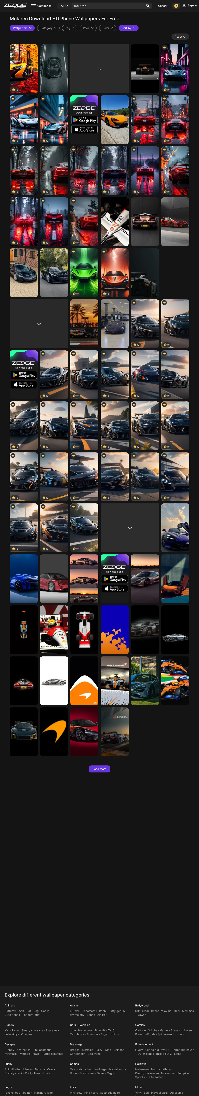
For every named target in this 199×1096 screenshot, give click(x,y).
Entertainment (144, 1044)
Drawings (76, 1044)
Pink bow (76, 1092)
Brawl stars (87, 1073)
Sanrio (91, 1014)
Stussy (26, 1030)
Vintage (25, 1053)
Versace (38, 1030)
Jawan (142, 1014)
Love (73, 1087)
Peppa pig (152, 1049)
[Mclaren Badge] (54, 731)
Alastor (101, 1014)
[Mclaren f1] (115, 680)
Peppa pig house (183, 1049)
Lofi (146, 1092)
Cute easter (155, 1077)
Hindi (145, 1010)
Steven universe (181, 1030)
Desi (177, 1010)
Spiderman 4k (167, 1034)
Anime (74, 1005)
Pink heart (91, 1092)
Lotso (177, 1053)
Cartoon (140, 1030)
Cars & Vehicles (80, 1025)
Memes (28, 1069)
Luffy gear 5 (117, 1010)
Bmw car (92, 1034)
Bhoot (155, 1010)
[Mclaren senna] (24, 731)
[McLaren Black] (84, 629)
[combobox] (69, 28)
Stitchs (152, 1030)
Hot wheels (85, 1030)
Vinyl (138, 1092)
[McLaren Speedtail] (115, 323)
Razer (15, 1030)
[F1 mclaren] (84, 323)
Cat (28, 1010)
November (168, 1073)
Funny (9, 1063)
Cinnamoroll (89, 1010)
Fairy (99, 1049)
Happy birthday (161, 1069)
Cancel (162, 5)
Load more (99, 769)
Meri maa (188, 1010)
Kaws (35, 1053)
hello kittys (12, 1034)
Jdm (73, 1030)
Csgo (110, 1073)
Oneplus (26, 1034)
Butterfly (10, 1010)
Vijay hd (166, 1010)
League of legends (99, 1069)
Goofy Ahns (32, 1073)
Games (74, 1063)
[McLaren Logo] (115, 629)
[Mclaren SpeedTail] (175, 629)
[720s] (175, 527)
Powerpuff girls (145, 1034)
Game (100, 1073)
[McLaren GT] (175, 578)
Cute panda (12, 1014)
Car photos (77, 1034)
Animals (10, 1005)
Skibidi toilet (13, 1069)
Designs (10, 1044)
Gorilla (45, 1010)
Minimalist (11, 1053)
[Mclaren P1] (24, 272)
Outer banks (146, 1053)
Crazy (51, 1069)
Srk (137, 1010)
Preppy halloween (147, 1073)
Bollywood (142, 1005)
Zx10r (112, 1030)
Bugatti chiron (110, 1034)
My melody (77, 1014)
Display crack (14, 1073)
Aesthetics (24, 1049)
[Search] (148, 6)
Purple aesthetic (52, 1053)
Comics (140, 1025)
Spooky (140, 1077)
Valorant (119, 1069)
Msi (7, 1030)
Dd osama (176, 1092)
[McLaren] (54, 68)
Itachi (102, 1010)
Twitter (27, 1092)
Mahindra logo (43, 1092)
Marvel (164, 1030)
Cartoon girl (77, 1053)
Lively (139, 1049)
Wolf (21, 1010)
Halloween (142, 1069)
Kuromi (74, 1010)
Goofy (46, 1073)
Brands (9, 1025)
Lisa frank (94, 1053)
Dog (36, 1010)
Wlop (108, 1049)
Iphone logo (12, 1092)
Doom (74, 1073)
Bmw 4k (100, 1030)
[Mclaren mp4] (115, 221)
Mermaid (87, 1049)
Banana (40, 1069)
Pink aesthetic (42, 1049)
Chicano (119, 1049)
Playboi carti (159, 1092)
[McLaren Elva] (24, 578)
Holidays (141, 1063)
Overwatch (77, 1069)
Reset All (180, 36)
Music (139, 1087)
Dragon (75, 1049)
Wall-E (165, 1049)
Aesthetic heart (110, 1092)
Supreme (51, 1030)
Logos (9, 1087)
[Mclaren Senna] (145, 221)
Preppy (9, 1049)
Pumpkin (183, 1073)
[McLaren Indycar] (24, 629)
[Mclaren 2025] (145, 68)
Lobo (181, 1034)
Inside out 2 (164, 1053)
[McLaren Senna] (54, 629)
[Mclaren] (145, 680)
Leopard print (31, 1014)
